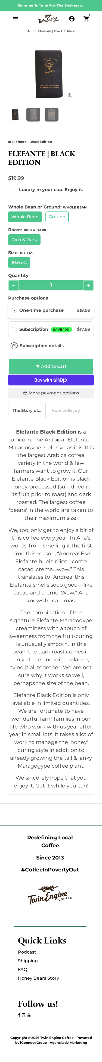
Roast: (27, 229)
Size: (20, 252)
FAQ (22, 969)
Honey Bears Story (38, 978)
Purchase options (28, 298)
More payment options (54, 392)
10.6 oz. (19, 262)
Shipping (28, 960)
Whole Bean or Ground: (47, 207)
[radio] (14, 310)
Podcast (27, 952)
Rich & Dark (24, 239)
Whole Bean (25, 216)
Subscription (44, 329)
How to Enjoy (65, 410)
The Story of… (27, 410)
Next (72, 73)
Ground (57, 216)
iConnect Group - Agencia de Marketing (53, 1043)
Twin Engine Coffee (57, 1038)
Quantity (18, 275)
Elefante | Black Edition (56, 31)
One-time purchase (41, 310)
